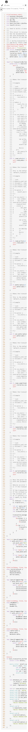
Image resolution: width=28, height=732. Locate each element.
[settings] (25, 5)
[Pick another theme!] (2, 5)
